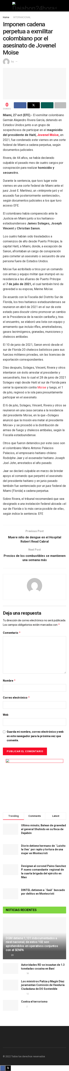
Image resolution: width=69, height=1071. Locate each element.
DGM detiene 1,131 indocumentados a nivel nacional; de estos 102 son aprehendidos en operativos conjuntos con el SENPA (32, 944)
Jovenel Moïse (48, 135)
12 (27, 994)
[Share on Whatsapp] (47, 105)
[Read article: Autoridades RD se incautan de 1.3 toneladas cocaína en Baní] (10, 968)
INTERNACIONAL (22, 17)
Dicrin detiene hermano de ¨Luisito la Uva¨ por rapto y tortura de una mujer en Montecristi (43, 849)
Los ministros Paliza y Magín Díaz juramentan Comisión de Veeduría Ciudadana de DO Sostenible (43, 985)
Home (6, 17)
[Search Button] (64, 5)
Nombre (9, 680)
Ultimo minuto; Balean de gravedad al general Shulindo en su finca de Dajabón (43, 829)
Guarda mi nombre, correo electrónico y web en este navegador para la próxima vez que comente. (35, 736)
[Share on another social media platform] (60, 105)
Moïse (41, 387)
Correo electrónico (16, 697)
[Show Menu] (4, 5)
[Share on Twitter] (33, 105)
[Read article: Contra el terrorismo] (10, 1005)
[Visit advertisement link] (34, 783)
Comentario (12, 632)
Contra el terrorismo (34, 1001)
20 (12, 955)
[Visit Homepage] (34, 6)
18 (27, 973)
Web (5, 714)
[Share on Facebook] (20, 105)
